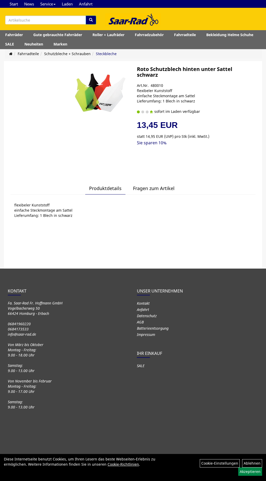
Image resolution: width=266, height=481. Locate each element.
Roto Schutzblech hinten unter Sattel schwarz (184, 72)
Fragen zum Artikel (154, 188)
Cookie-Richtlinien (123, 464)
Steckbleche (106, 53)
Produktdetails (105, 188)
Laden (67, 3)
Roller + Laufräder (108, 34)
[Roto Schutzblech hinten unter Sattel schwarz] (100, 92)
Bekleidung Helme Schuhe (229, 34)
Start (14, 3)
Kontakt (143, 303)
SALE (9, 44)
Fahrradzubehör (149, 34)
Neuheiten (33, 44)
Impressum (146, 334)
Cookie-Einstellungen (219, 463)
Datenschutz (147, 315)
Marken (60, 44)
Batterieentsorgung (153, 328)
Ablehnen (252, 463)
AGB (140, 322)
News (29, 3)
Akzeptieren (250, 471)
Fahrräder (14, 34)
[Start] (10, 53)
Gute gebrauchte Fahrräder (57, 34)
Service (46, 3)
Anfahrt (85, 3)
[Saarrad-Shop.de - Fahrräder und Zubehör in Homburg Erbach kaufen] (133, 19)
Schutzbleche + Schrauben (67, 53)
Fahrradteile (185, 34)
